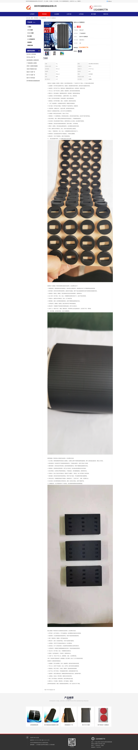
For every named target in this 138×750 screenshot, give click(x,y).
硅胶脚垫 (29, 42)
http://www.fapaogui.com (50, 689)
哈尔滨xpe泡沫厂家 (31, 57)
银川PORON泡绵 (34, 724)
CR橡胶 (29, 26)
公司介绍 (69, 14)
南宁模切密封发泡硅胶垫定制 (33, 80)
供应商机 (44, 14)
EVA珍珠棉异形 (42, 18)
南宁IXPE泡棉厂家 (31, 74)
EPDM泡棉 (30, 30)
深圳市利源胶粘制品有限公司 (36, 742)
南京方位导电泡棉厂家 (103, 724)
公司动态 (81, 14)
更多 (39, 50)
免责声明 (43, 744)
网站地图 (52, 744)
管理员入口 (47, 744)
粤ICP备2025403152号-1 (45, 740)
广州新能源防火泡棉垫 (32, 63)
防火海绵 (29, 36)
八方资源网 (38, 744)
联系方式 (105, 14)
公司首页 (32, 14)
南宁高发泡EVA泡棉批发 (51, 724)
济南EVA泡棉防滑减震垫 (32, 66)
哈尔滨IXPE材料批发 (31, 54)
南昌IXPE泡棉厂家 (31, 71)
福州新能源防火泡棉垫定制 (33, 60)
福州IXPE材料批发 (31, 77)
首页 (32, 18)
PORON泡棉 (30, 33)
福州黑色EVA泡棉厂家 (86, 724)
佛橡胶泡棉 (30, 45)
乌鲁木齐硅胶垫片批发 (32, 69)
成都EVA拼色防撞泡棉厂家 (69, 724)
